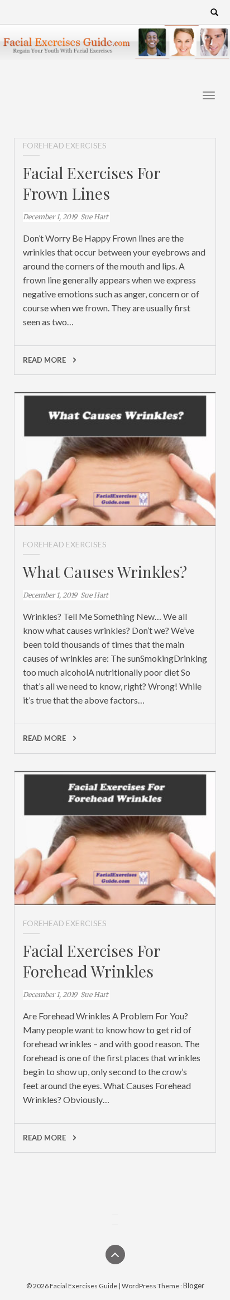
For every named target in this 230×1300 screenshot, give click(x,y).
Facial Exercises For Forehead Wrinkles (91, 960)
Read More (45, 359)
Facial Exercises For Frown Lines (91, 183)
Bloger (193, 1285)
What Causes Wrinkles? (105, 571)
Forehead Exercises (65, 145)
